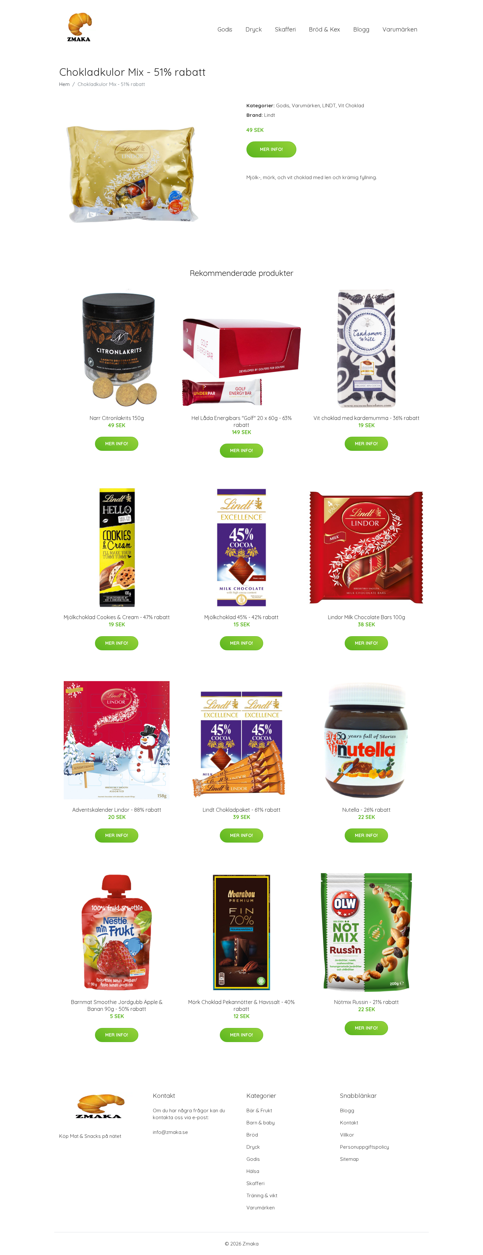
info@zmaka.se (170, 1132)
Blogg (361, 29)
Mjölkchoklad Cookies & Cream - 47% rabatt (117, 617)
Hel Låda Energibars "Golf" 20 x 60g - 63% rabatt (242, 421)
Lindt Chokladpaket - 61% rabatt (242, 809)
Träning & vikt (261, 1195)
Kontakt (349, 1122)
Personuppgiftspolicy (364, 1147)
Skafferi (285, 29)
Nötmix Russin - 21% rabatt (366, 1002)
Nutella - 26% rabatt (366, 809)
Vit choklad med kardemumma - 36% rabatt (366, 418)
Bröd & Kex (324, 29)
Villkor (347, 1135)
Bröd (252, 1135)
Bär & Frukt (259, 1110)
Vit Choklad (351, 105)
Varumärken (399, 29)
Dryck (253, 29)
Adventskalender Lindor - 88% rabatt (116, 809)
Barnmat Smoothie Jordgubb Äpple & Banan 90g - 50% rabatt (117, 1005)
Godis (225, 29)
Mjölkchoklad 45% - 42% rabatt (241, 617)
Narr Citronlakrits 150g (117, 418)
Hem (64, 84)
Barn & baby (260, 1122)
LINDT (329, 105)
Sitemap (349, 1159)
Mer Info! (271, 149)
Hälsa (252, 1171)
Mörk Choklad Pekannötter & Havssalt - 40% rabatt (241, 1005)
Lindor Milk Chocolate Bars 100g (366, 617)
